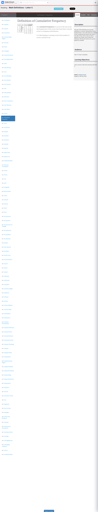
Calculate (5, 136)
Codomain (5, 276)
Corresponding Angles (6, 38)
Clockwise (5, 251)
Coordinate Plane (7, 454)
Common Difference (8, 328)
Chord (4, 208)
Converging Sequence (6, 445)
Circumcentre (6, 216)
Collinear (5, 297)
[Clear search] (48, 2)
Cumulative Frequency (6, 118)
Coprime (5, 29)
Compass (5, 348)
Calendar (5, 144)
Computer (5, 387)
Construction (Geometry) (6, 427)
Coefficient (5, 280)
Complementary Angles (7, 362)
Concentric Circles (7, 396)
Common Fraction (7, 336)
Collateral (5, 293)
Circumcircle (6, 221)
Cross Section (6, 84)
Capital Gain (6, 152)
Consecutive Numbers (6, 417)
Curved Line (6, 127)
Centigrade (5, 187)
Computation (6, 383)
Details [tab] (77, 15)
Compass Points (7, 353)
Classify (5, 243)
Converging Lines (7, 440)
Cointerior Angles (7, 289)
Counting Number (7, 59)
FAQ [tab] (88, 15)
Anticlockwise (6, 191)
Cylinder (5, 132)
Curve (4, 123)
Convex (5, 450)
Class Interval (6, 247)
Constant (5, 422)
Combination (6, 314)
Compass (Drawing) (8, 344)
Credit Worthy (6, 68)
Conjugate (5, 412)
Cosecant (5, 43)
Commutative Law (7, 340)
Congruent (5, 404)
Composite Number (8, 371)
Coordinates (6, 20)
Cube (4, 89)
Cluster (4, 268)
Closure (5, 264)
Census (4, 175)
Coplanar (5, 24)
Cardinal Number (7, 161)
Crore (4, 72)
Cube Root (5, 97)
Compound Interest (8, 379)
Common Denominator (5, 323)
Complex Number (7, 367)
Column (5, 301)
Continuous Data (7, 432)
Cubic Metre (6, 109)
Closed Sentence (7, 260)
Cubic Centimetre (7, 101)
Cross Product (6, 80)
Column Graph (6, 310)
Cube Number (6, 93)
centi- (4, 183)
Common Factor (7, 332)
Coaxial (5, 272)
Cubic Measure (6, 105)
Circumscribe (6, 239)
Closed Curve (6, 255)
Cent (4, 179)
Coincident (5, 284)
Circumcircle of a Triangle (7, 225)
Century (5, 204)
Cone (4, 400)
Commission (6, 318)
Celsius (4, 171)
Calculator (5, 140)
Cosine (4, 47)
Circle (4, 212)
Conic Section (6, 408)
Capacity (5, 148)
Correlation (6, 33)
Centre (4, 196)
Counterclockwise (7, 55)
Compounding (6, 375)
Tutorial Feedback (59, 8)
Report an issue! (49, 511)
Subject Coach (82, 74)
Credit (4, 63)
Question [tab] (83, 15)
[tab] (94, 15)
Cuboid (4, 113)
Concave (5, 392)
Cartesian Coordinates (5, 166)
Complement (6, 357)
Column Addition (7, 305)
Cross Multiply (6, 76)
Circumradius (6, 235)
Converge (5, 436)
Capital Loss (6, 157)
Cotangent (5, 51)
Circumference (6, 230)
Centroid (5, 200)
